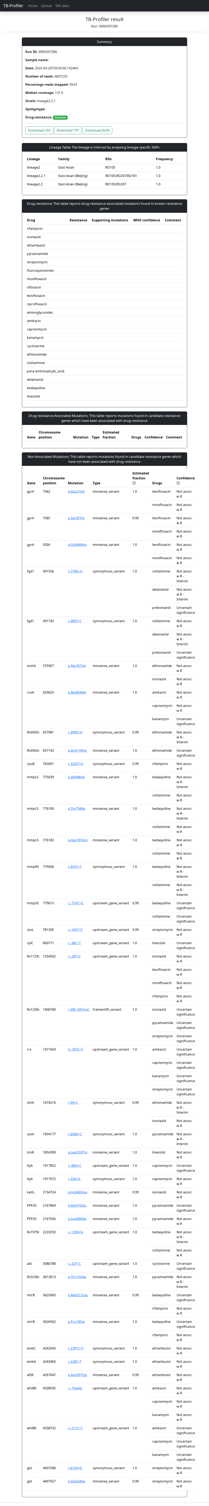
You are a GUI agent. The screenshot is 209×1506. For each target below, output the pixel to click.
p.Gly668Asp (77, 544)
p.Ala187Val (77, 665)
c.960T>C (75, 621)
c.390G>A (75, 732)
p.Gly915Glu (77, 1205)
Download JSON (97, 130)
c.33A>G (74, 1179)
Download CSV (39, 130)
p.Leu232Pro (77, 1152)
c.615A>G (75, 1468)
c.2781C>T (75, 1348)
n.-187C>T (75, 1049)
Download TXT (68, 130)
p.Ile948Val (76, 777)
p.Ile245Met (77, 692)
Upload (46, 5)
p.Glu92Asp (76, 1481)
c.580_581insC (78, 1009)
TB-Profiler (13, 5)
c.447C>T (75, 866)
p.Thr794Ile (76, 808)
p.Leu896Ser (77, 1219)
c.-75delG (75, 1388)
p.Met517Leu (78, 1295)
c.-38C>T (74, 943)
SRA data (62, 5)
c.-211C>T (75, 1428)
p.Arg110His (77, 750)
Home (33, 5)
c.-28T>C (74, 956)
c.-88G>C (74, 1165)
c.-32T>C (74, 1263)
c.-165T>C (75, 929)
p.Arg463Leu (77, 1192)
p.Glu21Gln (76, 491)
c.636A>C (75, 1134)
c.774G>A (75, 571)
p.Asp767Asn (78, 840)
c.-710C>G (75, 903)
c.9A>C (73, 1102)
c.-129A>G (75, 1232)
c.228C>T (75, 1361)
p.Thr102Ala (77, 1277)
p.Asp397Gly (77, 1375)
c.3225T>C (75, 763)
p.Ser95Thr (76, 518)
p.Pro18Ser (76, 1321)
